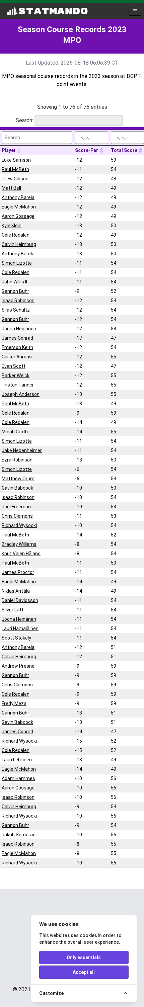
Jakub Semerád (18, 834)
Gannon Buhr (15, 291)
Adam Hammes (18, 778)
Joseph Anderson (21, 394)
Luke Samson (16, 160)
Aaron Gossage (18, 216)
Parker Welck (15, 375)
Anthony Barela (18, 197)
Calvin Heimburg (19, 244)
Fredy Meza (14, 703)
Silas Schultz (16, 310)
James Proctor (18, 572)
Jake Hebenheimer (22, 450)
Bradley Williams (19, 544)
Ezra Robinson (17, 460)
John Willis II (14, 281)
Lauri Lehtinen (17, 759)
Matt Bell (11, 188)
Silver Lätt (12, 609)
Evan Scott (13, 366)
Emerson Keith (17, 347)
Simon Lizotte (17, 263)
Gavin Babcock (17, 488)
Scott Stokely (16, 638)
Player (9, 150)
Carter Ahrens (17, 356)
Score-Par (87, 150)
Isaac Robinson (18, 300)
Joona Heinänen (19, 328)
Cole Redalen (15, 235)
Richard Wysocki (19, 525)
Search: (24, 120)
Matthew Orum (18, 478)
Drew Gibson (15, 178)
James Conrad (17, 338)
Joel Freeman (16, 506)
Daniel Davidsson (20, 600)
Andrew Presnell (19, 666)
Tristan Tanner (18, 385)
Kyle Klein (11, 225)
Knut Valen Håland (21, 553)
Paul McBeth (15, 169)
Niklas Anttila (16, 591)
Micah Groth (15, 431)
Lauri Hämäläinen (20, 628)
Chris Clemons (17, 516)
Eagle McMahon (19, 206)
